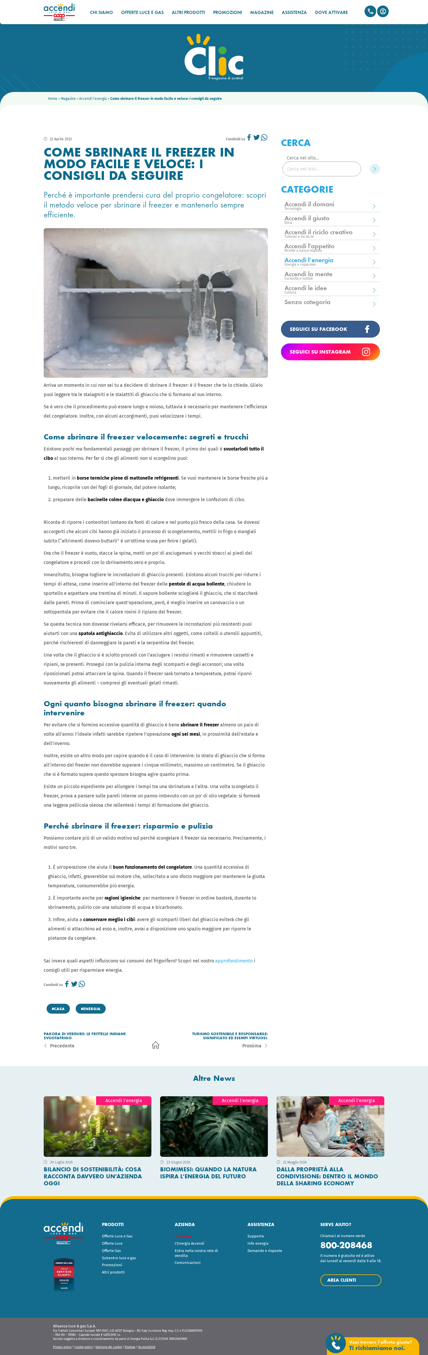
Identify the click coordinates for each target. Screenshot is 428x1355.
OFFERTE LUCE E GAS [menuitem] (142, 12)
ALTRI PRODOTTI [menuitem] (188, 12)
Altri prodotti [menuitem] (113, 1272)
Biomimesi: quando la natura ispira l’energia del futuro (208, 1173)
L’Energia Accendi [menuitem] (189, 1243)
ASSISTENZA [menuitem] (294, 12)
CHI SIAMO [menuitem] (101, 12)
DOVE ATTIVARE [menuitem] (331, 12)
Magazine (68, 99)
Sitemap (130, 1347)
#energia (90, 1008)
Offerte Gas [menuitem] (111, 1250)
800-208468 (346, 1245)
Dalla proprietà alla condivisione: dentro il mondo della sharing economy (327, 1176)
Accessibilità (146, 1347)
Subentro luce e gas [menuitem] (119, 1258)
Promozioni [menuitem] (112, 1265)
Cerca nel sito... (303, 158)
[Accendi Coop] (62, 12)
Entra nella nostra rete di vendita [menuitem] (196, 1253)
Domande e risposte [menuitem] (264, 1250)
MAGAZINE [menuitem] (262, 12)
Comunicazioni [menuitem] (188, 1262)
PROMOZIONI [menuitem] (227, 12)
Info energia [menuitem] (257, 1243)
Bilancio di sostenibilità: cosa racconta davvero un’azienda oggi (93, 1176)
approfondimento (234, 961)
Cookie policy (84, 1347)
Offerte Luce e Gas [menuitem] (117, 1236)
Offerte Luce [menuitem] (112, 1243)
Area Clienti (383, 11)
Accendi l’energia (93, 99)
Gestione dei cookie (108, 1347)
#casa (58, 1008)
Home (52, 99)
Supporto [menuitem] (255, 1236)
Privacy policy (62, 1347)
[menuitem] (199, 1236)
